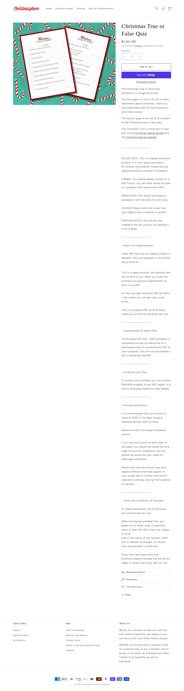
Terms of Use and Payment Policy (83, 645)
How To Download (75, 630)
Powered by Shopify (102, 684)
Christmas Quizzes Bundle (141, 137)
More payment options (146, 82)
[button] (157, 8)
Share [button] (128, 594)
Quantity (125, 51)
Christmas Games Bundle (149, 133)
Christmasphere (87, 684)
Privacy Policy (73, 640)
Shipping (138, 46)
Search (16, 630)
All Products (19, 640)
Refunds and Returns (76, 635)
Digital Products (21, 635)
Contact (70, 650)
